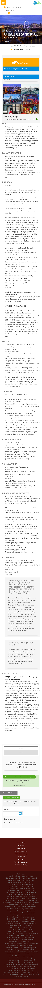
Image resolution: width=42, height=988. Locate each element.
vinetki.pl (12, 935)
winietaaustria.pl (12, 946)
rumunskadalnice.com (28, 915)
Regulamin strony (21, 854)
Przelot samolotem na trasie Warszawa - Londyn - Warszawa (22, 802)
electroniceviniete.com (14, 896)
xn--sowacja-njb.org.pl (11, 972)
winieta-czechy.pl (28, 939)
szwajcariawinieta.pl (29, 923)
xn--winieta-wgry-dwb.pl (21, 976)
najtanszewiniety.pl (28, 909)
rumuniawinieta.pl (13, 915)
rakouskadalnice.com (28, 913)
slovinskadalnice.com (14, 919)
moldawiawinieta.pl (13, 909)
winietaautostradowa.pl (14, 948)
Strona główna (17, 45)
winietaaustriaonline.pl (27, 946)
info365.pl (34, 898)
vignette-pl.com (27, 929)
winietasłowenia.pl (15, 962)
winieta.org (34, 944)
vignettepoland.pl (32, 933)
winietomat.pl (9, 964)
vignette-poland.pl (14, 931)
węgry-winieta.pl (27, 970)
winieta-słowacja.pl (27, 941)
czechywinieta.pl (28, 886)
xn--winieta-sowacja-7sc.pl (30, 974)
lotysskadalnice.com (27, 905)
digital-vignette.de (28, 890)
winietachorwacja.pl (14, 950)
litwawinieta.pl (33, 900)
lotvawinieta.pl (34, 903)
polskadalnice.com (13, 913)
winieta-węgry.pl (22, 944)
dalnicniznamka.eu (14, 890)
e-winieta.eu (21, 892)
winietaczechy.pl (28, 950)
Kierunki (21, 846)
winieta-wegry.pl (9, 944)
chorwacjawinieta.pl (26, 884)
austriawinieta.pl (27, 876)
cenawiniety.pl (29, 882)
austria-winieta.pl (14, 876)
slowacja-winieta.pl (29, 919)
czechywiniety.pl (12, 888)
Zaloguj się (21, 857)
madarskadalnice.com (12, 907)
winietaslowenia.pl (13, 960)
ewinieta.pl (25, 898)
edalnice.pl (12, 894)
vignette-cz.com (14, 929)
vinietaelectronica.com (25, 935)
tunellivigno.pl (28, 925)
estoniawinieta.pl (29, 896)
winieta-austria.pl (14, 939)
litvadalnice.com (9, 900)
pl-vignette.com (29, 911)
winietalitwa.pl (21, 952)
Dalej (20, 752)
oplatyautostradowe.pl (14, 911)
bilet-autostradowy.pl (12, 878)
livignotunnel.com (21, 903)
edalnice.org (31, 892)
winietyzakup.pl (14, 970)
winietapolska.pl (14, 956)
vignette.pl (20, 933)
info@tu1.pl (11, 10)
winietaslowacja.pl (28, 958)
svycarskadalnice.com (13, 923)
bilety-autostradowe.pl (29, 878)
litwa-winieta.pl (22, 900)
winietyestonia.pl (29, 966)
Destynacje (21, 848)
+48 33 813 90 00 (13, 7)
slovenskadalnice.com (28, 917)
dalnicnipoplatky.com (27, 888)
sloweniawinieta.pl (28, 921)
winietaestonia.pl (9, 952)
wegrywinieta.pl (30, 937)
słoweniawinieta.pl (15, 925)
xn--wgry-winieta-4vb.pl (11, 974)
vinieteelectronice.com (15, 937)
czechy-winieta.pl (14, 886)
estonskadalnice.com (12, 898)
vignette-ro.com (28, 931)
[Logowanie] (9, 13)
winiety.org (19, 964)
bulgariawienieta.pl (14, 880)
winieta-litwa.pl (14, 941)
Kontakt (21, 859)
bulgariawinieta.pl (28, 880)
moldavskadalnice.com (29, 907)
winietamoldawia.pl (13, 954)
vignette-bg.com (27, 927)
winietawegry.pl (28, 962)
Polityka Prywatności (21, 851)
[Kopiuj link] (37, 119)
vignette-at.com (14, 927)
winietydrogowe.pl (31, 964)
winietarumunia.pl (27, 956)
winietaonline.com (28, 954)
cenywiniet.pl (13, 884)
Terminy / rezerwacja (23, 63)
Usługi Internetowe (21, 862)
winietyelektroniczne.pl (14, 966)
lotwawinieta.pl (13, 905)
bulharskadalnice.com (15, 882)
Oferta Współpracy (21, 865)
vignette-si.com (9, 933)
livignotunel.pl (8, 903)
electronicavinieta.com (25, 894)
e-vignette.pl (10, 892)
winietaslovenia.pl (14, 958)
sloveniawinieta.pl (13, 917)
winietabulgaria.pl (30, 948)
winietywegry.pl (12, 968)
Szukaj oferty (21, 843)
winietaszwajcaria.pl (28, 960)
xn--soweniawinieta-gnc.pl (29, 972)
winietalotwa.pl (33, 952)
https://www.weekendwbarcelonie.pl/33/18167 (19, 119)
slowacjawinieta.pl (14, 921)
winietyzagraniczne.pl (27, 968)
